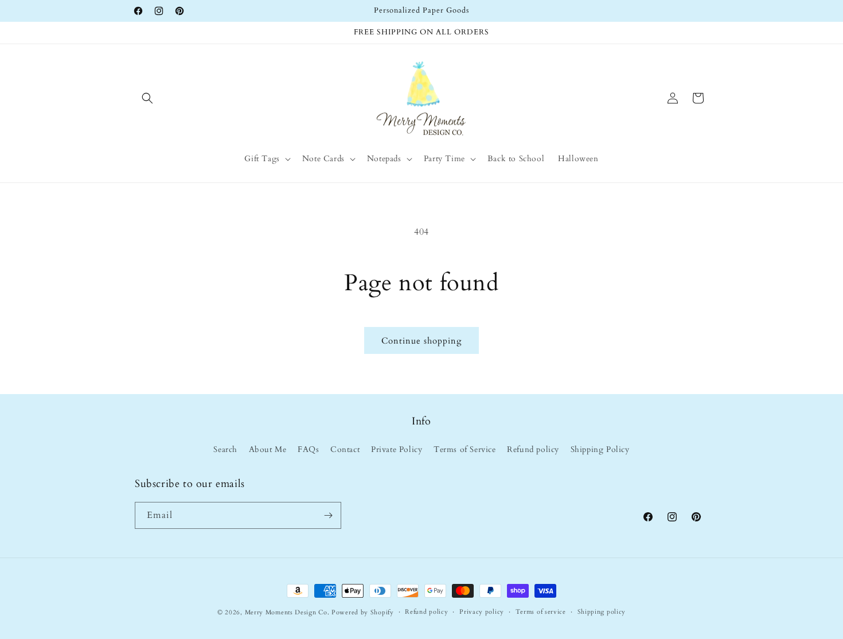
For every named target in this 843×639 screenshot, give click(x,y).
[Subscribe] (328, 515)
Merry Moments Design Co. (287, 612)
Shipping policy (601, 611)
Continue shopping (421, 340)
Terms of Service (465, 450)
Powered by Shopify (362, 612)
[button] (147, 98)
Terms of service (541, 611)
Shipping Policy (600, 450)
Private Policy (396, 450)
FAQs (308, 450)
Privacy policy (481, 611)
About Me (268, 450)
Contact (345, 450)
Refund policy (533, 450)
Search (225, 450)
